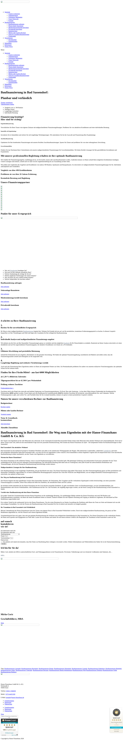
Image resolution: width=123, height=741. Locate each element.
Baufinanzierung (10, 22)
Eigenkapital (14, 270)
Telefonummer (5, 538)
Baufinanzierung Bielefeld (113, 668)
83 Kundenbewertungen (116, 727)
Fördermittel (12, 36)
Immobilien (8, 43)
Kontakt (10, 20)
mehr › (3, 555)
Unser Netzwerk (13, 19)
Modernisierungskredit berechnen (18, 27)
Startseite (7, 12)
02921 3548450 (11, 691)
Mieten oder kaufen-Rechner (17, 33)
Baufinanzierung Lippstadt (12, 668)
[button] (61, 50)
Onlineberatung (13, 15)
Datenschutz (4, 540)
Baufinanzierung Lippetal (79, 668)
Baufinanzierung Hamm (46, 668)
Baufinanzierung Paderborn (96, 668)
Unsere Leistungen (14, 14)
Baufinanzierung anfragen (16, 24)
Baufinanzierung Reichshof (29, 668)
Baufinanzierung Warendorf (62, 668)
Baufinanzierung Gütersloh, (24, 670)
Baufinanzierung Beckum (40, 670)
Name (3, 536)
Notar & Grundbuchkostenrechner (18, 34)
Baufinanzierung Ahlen (8, 670)
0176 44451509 (10, 694)
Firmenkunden (12, 41)
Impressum (8, 702)
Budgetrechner (12, 31)
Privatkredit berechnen (15, 29)
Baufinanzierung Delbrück (94, 670)
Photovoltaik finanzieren (15, 26)
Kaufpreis (67, 343)
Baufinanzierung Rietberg (8, 672)
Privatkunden (12, 39)
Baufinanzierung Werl (79, 670)
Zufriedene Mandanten (15, 17)
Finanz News (9, 46)
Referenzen (8, 45)
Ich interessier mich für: (8, 532)
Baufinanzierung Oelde (110, 670)
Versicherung (9, 38)
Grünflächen (107, 451)
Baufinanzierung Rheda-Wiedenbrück (60, 670)
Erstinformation (9, 701)
